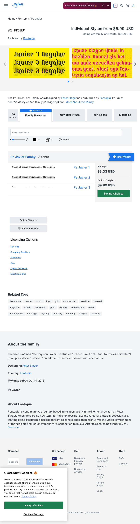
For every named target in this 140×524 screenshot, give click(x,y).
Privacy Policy (100, 476)
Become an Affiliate (80, 470)
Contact (123, 463)
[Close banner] (102, 5)
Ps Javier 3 (82, 187)
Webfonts (15, 257)
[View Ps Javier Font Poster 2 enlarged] (102, 63)
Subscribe (34, 461)
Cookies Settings (34, 514)
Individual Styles (69, 115)
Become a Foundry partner (79, 461)
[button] (36, 140)
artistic (27, 307)
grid (57, 301)
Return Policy (100, 484)
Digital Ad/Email (18, 268)
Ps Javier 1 (82, 167)
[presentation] (5, 64)
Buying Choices (114, 193)
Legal (100, 491)
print (52, 307)
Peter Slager (69, 98)
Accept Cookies (33, 505)
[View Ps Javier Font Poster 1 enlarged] (39, 63)
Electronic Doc (18, 274)
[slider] (18, 139)
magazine (15, 307)
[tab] (68, 81)
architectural (16, 313)
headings (32, 313)
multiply (58, 313)
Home (11, 19)
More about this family (80, 102)
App (12, 263)
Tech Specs (99, 115)
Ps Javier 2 (82, 177)
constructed (69, 301)
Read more (13, 427)
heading (96, 313)
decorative (15, 301)
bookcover (40, 307)
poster (28, 301)
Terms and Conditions (102, 459)
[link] (127, 5)
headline (85, 301)
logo (48, 301)
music (39, 301)
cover (91, 307)
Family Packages (35, 115)
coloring (70, 313)
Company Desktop (20, 252)
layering (45, 313)
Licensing (125, 115)
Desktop (14, 246)
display (63, 307)
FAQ (121, 458)
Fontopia (23, 19)
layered (98, 301)
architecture (77, 307)
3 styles (83, 313)
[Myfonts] (18, 7)
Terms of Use (101, 468)
